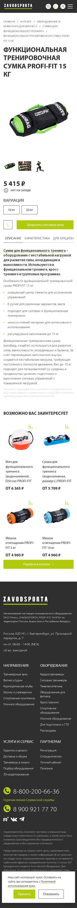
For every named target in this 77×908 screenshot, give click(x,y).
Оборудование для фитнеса (52, 694)
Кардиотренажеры (52, 674)
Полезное (46, 768)
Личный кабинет (50, 762)
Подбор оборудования (18, 768)
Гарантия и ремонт (15, 750)
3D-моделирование (16, 774)
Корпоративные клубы (18, 686)
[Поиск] (48, 6)
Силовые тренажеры (53, 680)
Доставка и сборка (15, 756)
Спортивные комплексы (19, 698)
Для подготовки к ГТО (54, 724)
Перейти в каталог (36, 564)
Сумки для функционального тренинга (34, 250)
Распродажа (48, 730)
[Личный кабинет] (62, 6)
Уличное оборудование (18, 704)
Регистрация (48, 750)
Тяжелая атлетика (51, 686)
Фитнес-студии (12, 680)
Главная (9, 21)
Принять (24, 894)
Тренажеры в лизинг (16, 762)
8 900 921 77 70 (35, 809)
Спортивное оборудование (49, 710)
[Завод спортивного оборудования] (18, 6)
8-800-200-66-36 (36, 791)
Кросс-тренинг (49, 702)
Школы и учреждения (17, 692)
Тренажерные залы (15, 674)
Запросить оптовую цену (45, 225)
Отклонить (51, 894)
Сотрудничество (51, 756)
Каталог (26, 21)
